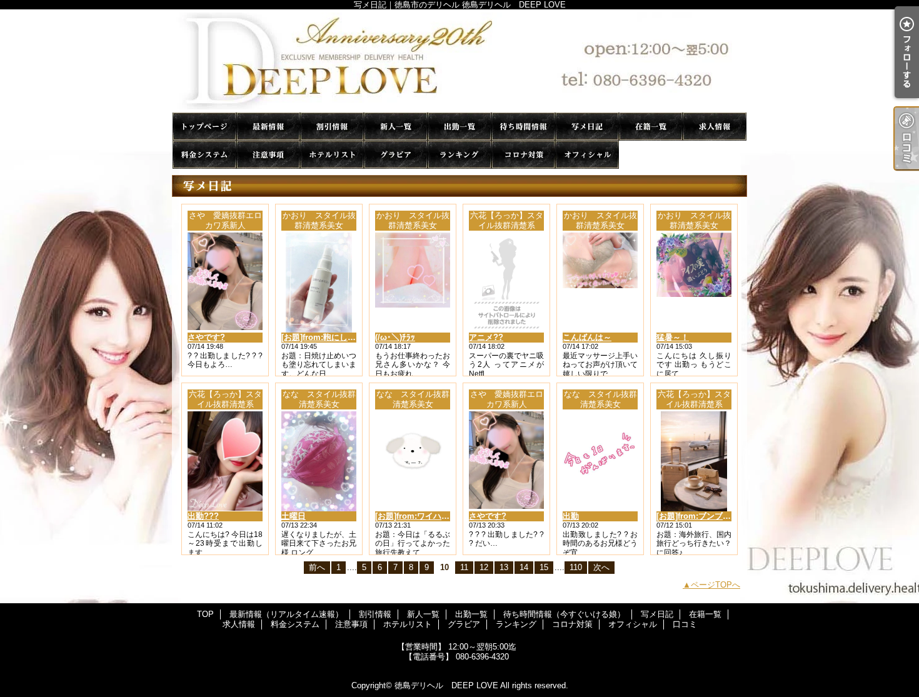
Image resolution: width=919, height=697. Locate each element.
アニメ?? (486, 337)
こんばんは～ (587, 337)
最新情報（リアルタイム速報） (268, 127)
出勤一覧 (459, 127)
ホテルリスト (332, 155)
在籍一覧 (651, 127)
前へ (317, 567)
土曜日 (293, 516)
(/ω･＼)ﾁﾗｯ (395, 337)
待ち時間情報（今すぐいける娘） (523, 127)
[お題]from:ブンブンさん (701, 516)
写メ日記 (587, 127)
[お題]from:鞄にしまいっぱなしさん (347, 337)
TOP (204, 127)
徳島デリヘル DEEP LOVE (446, 685)
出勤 (571, 516)
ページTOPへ (715, 584)
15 (544, 567)
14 (524, 567)
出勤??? (203, 516)
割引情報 (332, 127)
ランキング (459, 155)
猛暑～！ (672, 337)
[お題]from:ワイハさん (416, 516)
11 (464, 567)
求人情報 (714, 127)
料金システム (204, 155)
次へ (601, 567)
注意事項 (268, 155)
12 (484, 567)
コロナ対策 (523, 155)
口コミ (651, 155)
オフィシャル (587, 155)
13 (504, 567)
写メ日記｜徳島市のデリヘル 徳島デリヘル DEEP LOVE (459, 61)
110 (576, 567)
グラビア (396, 155)
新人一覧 (396, 127)
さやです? (206, 337)
